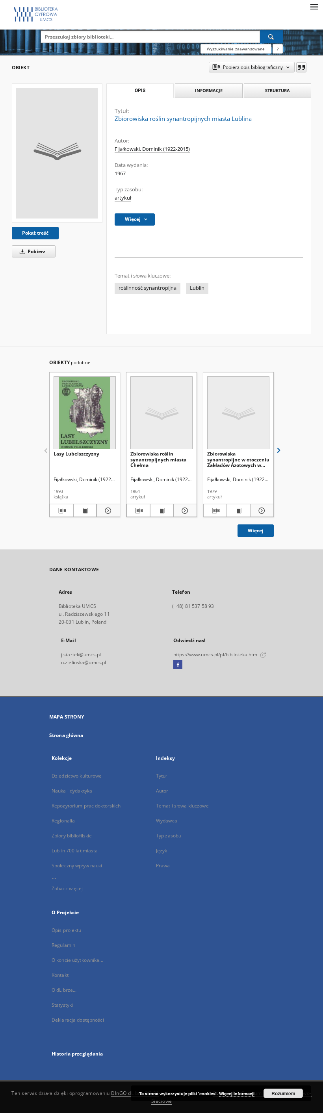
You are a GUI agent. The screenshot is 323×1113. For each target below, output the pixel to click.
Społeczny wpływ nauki (77, 865)
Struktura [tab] (277, 90)
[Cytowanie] (301, 67)
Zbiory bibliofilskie (72, 835)
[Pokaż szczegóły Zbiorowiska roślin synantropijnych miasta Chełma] (184, 511)
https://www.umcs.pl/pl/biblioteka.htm (216, 654)
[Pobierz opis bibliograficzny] (61, 511)
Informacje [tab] (209, 90)
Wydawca (166, 820)
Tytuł (161, 775)
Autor (162, 790)
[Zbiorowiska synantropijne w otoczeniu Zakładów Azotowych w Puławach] (238, 413)
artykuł (123, 197)
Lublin (197, 288)
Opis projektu (67, 930)
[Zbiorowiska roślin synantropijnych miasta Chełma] (161, 413)
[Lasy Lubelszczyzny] (84, 413)
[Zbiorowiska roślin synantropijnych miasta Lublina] (57, 153)
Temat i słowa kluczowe (182, 805)
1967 (120, 173)
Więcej (256, 530)
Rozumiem (283, 1093)
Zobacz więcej (67, 888)
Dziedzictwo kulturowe (77, 775)
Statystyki (62, 1005)
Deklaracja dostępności (78, 1020)
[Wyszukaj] (271, 36)
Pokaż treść (35, 233)
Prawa (163, 865)
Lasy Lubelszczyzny (76, 453)
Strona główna (66, 735)
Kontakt (60, 975)
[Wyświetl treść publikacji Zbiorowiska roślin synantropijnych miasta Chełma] (161, 511)
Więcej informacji (236, 1093)
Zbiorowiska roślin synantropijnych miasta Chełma (158, 459)
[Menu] (314, 6)
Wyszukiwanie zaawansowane (236, 49)
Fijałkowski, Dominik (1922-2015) (152, 149)
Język (161, 850)
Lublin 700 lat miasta (75, 850)
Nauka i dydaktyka (72, 790)
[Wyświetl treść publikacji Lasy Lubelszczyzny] (85, 511)
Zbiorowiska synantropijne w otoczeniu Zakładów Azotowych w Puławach (238, 459)
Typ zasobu (168, 835)
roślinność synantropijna (147, 288)
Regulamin (63, 945)
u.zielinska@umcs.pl (83, 662)
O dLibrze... (64, 990)
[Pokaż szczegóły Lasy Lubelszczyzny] (107, 511)
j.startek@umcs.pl (81, 654)
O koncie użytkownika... (77, 960)
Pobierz (35, 251)
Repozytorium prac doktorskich (86, 805)
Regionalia (63, 820)
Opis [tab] (140, 90)
